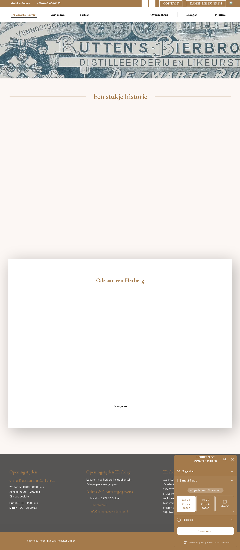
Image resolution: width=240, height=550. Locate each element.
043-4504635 (99, 505)
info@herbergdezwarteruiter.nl (109, 512)
